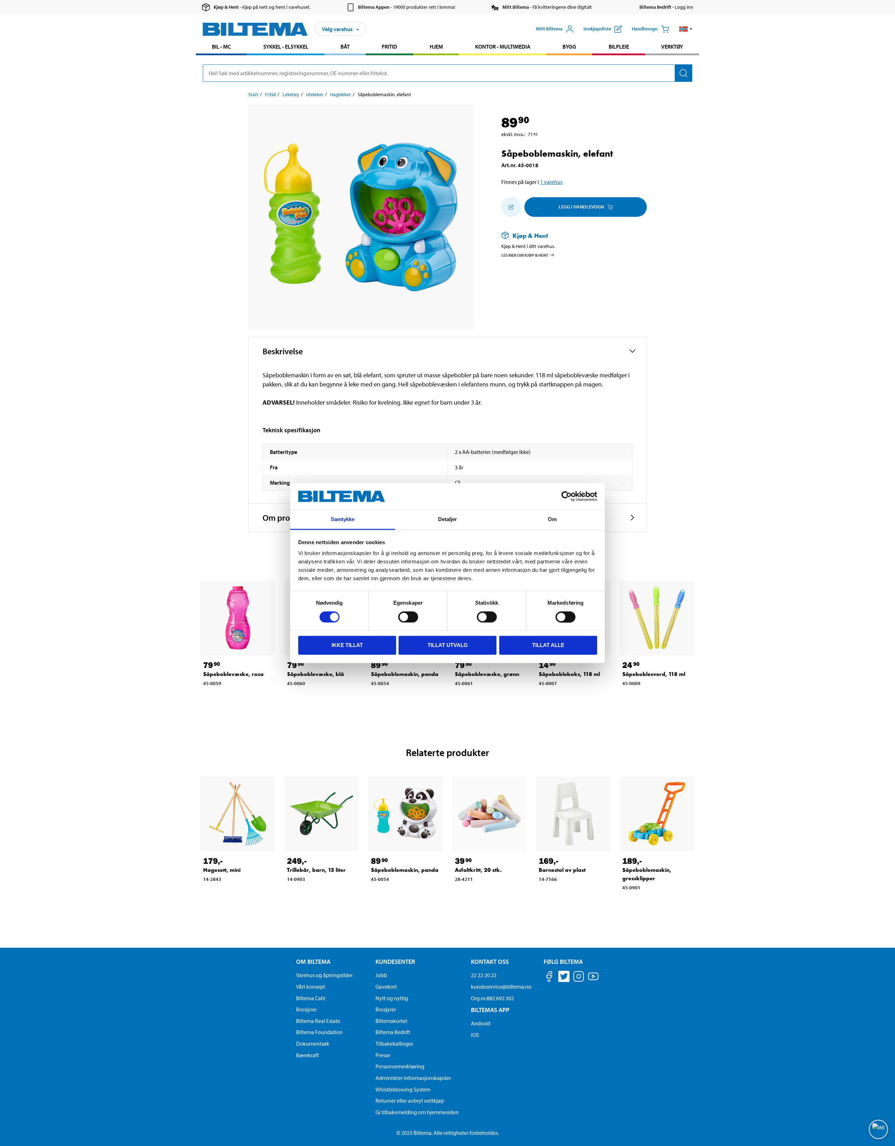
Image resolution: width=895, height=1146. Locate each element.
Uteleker (314, 94)
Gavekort (386, 986)
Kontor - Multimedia (502, 46)
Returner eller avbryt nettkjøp (409, 1100)
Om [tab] (552, 519)
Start (253, 94)
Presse (382, 1055)
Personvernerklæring (399, 1066)
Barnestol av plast (562, 870)
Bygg (569, 46)
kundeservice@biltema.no (501, 986)
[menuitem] (221, 47)
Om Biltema (313, 962)
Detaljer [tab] (447, 519)
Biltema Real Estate (318, 1020)
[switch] (408, 616)
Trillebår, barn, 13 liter (316, 870)
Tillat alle (548, 645)
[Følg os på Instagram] (578, 977)
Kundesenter (395, 962)
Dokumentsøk (312, 1043)
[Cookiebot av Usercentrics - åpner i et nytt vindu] (566, 496)
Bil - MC (221, 46)
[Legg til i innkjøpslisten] (511, 207)
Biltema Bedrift (392, 1031)
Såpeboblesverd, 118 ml (653, 674)
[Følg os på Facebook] (549, 977)
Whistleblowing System (402, 1089)
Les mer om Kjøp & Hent (525, 254)
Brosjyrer (306, 1009)
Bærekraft (307, 1055)
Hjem (436, 46)
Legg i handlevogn (581, 207)
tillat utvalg (448, 645)
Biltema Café (310, 998)
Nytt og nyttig (391, 998)
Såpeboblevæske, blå (315, 674)
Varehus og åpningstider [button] (324, 974)
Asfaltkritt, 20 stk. (478, 870)
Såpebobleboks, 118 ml (569, 674)
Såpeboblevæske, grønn (487, 674)
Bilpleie (619, 46)
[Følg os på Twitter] (564, 977)
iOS (475, 1034)
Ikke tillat (347, 645)
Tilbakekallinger (394, 1043)
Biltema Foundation (319, 1031)
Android (480, 1023)
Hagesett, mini (222, 870)
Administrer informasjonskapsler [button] (413, 1077)
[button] (686, 29)
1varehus (551, 181)
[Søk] (683, 73)
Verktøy (672, 46)
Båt (345, 46)
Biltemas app (490, 1010)
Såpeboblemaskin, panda (404, 674)
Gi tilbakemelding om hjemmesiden (417, 1112)
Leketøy (290, 94)
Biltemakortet (391, 1020)
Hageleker (340, 94)
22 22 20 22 (483, 974)
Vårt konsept (310, 986)
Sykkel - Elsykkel (285, 46)
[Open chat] (878, 1129)
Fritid (389, 46)
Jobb (381, 974)
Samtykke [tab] (343, 519)
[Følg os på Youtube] (593, 980)
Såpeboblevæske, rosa (233, 674)
